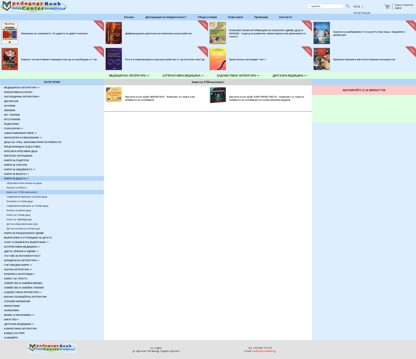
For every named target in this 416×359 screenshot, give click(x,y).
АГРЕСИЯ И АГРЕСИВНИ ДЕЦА (20, 151)
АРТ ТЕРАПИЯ (12, 114)
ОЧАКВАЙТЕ (11, 337)
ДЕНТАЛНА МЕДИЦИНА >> (290, 75)
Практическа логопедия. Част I (247, 59)
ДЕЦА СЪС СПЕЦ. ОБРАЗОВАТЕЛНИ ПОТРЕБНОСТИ (32, 142)
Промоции (261, 17)
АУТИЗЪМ (9, 105)
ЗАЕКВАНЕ (9, 110)
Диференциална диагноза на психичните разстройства (158, 33)
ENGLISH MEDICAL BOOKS (18, 92)
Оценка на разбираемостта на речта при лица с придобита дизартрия (369, 33)
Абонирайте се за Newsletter (364, 90)
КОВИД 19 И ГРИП (14, 333)
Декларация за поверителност (165, 17)
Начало (129, 17)
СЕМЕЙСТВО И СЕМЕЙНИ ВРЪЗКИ (23, 283)
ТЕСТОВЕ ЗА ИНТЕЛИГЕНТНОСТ (22, 255)
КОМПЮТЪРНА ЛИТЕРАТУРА (20, 328)
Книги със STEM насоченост (22, 192)
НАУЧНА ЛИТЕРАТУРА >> (18, 269)
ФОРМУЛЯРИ (11, 310)
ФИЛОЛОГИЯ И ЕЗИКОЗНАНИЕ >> (23, 137)
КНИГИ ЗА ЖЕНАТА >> (16, 173)
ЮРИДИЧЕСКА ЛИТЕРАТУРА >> (21, 260)
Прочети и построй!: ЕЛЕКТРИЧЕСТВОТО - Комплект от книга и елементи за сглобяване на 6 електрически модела (266, 98)
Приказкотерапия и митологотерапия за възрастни (364, 59)
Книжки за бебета (16, 187)
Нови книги (235, 17)
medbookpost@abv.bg (264, 351)
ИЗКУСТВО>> (11, 319)
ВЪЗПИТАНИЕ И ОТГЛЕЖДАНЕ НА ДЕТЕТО (28, 237)
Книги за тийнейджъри (19, 219)
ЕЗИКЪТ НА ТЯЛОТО (15, 278)
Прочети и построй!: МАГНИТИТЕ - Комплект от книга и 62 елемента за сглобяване (160, 98)
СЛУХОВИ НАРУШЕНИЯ (17, 301)
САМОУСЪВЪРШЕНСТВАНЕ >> (20, 133)
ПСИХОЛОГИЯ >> (13, 128)
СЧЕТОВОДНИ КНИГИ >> (18, 264)
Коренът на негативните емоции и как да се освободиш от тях (59, 59)
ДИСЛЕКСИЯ (11, 101)
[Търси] (347, 6)
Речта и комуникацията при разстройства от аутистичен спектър (165, 59)
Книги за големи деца (18, 214)
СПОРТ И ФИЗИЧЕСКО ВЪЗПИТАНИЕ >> (26, 242)
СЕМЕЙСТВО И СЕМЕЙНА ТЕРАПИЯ (24, 287)
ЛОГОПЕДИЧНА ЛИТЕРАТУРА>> (22, 96)
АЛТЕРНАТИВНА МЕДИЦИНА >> (183, 75)
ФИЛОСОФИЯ (12, 305)
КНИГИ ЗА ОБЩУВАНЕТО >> (19, 169)
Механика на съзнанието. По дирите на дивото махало (54, 33)
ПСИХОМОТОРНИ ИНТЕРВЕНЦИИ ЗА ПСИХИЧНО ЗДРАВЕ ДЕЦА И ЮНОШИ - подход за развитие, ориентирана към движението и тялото (267, 33)
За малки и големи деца (19, 201)
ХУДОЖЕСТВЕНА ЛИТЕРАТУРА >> (238, 75)
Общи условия (207, 17)
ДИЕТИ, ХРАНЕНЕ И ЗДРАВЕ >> (21, 251)
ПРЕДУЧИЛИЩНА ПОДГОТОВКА (22, 146)
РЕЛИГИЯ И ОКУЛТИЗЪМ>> (19, 274)
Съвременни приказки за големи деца (27, 205)
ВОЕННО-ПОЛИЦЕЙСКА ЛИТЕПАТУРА (25, 296)
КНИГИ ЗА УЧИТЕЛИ (15, 164)
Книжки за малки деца (18, 210)
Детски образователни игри (22, 223)
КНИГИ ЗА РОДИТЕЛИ (16, 160)
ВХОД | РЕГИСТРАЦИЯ (361, 7)
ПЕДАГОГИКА (11, 123)
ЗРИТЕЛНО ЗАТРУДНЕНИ (18, 155)
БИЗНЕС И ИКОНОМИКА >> (19, 314)
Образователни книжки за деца (24, 183)
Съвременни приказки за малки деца (26, 196)
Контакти (285, 17)
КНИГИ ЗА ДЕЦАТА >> (16, 178)
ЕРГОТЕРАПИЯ (12, 119)
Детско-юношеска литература (23, 228)
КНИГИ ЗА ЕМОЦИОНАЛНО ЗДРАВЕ (24, 233)
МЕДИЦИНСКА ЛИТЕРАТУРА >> (129, 75)
